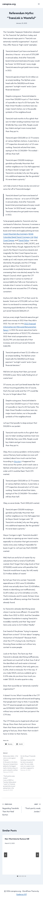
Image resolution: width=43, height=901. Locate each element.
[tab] (17, 876)
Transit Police (23, 240)
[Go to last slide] (5, 854)
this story (17, 461)
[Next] (37, 854)
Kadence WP (21, 894)
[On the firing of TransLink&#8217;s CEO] (29, 763)
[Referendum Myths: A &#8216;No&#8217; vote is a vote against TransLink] (11, 764)
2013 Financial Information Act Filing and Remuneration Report (19, 326)
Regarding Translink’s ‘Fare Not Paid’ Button (10, 809)
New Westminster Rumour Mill (17, 839)
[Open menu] (39, 4)
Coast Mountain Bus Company (15, 234)
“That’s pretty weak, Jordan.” (33, 808)
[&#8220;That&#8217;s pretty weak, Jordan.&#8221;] (11, 783)
